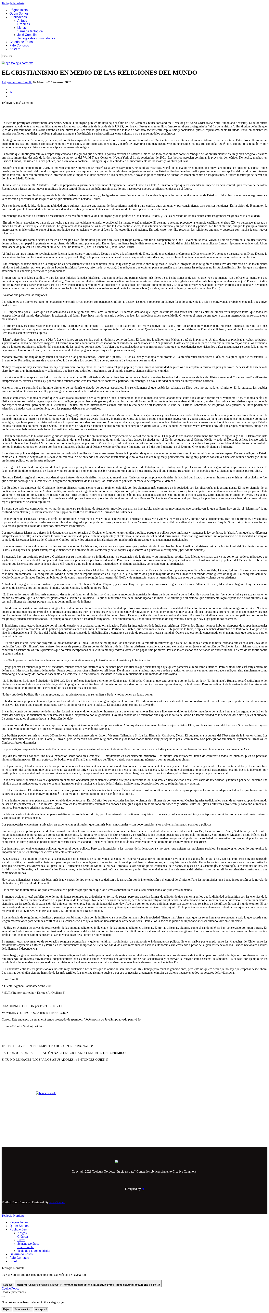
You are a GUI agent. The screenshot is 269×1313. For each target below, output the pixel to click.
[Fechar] (3, 1296)
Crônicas (23, 24)
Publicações (18, 17)
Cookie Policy (10, 1288)
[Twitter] (10, 92)
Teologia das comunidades (36, 38)
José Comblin (27, 34)
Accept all (41, 1309)
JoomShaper (57, 1202)
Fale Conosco (19, 45)
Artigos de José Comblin (17, 82)
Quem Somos (19, 13)
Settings (8, 1284)
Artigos (22, 20)
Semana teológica (30, 31)
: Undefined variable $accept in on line (88, 1284)
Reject (6, 1309)
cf (143, 1188)
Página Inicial (19, 10)
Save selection (22, 1309)
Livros (21, 27)
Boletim (14, 49)
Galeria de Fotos (21, 42)
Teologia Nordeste (13, 3)
